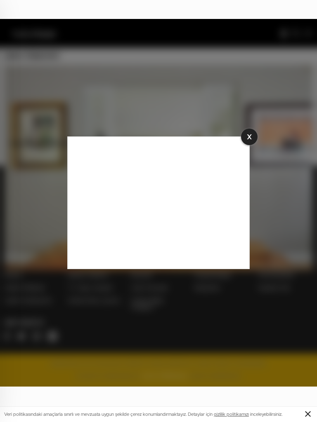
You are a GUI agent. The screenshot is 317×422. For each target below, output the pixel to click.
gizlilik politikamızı (231, 414)
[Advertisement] (158, 202)
